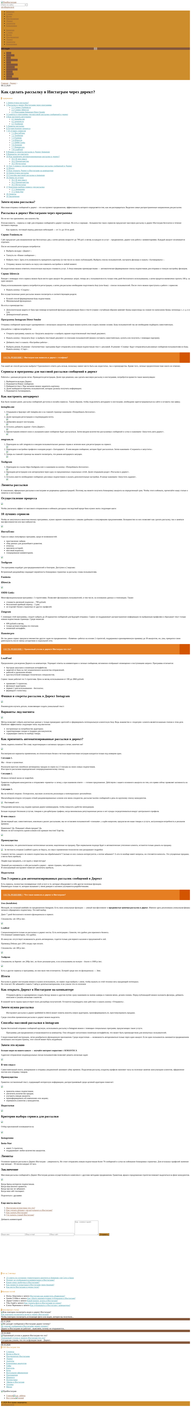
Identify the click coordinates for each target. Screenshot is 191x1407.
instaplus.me (18, 119)
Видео (9, 16)
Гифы (8, 53)
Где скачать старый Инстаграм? (20, 1215)
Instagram (10, 12)
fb (5, 7)
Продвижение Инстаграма (18, 1356)
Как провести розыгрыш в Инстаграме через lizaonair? (30, 1285)
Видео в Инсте (12, 1354)
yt (4, 7)
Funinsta (16, 138)
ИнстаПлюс (18, 133)
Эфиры (9, 72)
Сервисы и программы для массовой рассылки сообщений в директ (37, 114)
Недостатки (18, 163)
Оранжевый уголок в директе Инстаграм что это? (23, 1338)
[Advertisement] (79, 1254)
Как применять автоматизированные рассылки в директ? (33, 156)
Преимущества (20, 161)
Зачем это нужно (15, 178)
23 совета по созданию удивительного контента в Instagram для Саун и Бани (40, 1278)
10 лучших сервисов (16, 131)
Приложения (12, 65)
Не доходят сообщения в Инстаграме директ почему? (24, 1326)
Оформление (12, 60)
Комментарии (12, 79)
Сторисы (10, 1352)
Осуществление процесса (18, 128)
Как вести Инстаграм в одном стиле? (22, 1287)
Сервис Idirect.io (20, 110)
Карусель (10, 55)
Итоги (10, 168)
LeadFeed (17, 149)
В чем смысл (19, 159)
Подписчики (12, 69)
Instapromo (18, 189)
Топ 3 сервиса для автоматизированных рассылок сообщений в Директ (39, 166)
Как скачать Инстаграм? (17, 1212)
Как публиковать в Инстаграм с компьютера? (50, 1305)
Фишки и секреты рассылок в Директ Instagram (28, 152)
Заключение (12, 196)
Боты (8, 58)
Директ (9, 21)
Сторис (9, 14)
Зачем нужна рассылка (17, 173)
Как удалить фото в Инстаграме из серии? (42, 1303)
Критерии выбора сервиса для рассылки (25, 187)
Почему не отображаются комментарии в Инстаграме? (30, 1280)
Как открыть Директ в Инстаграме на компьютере (29, 171)
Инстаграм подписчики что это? (20, 1208)
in (11, 7)
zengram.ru (17, 121)
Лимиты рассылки (15, 126)
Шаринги (10, 67)
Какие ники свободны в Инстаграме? (22, 1282)
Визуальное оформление (17, 1373)
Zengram (16, 145)
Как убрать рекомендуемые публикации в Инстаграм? (51, 1298)
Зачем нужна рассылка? (17, 103)
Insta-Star (17, 192)
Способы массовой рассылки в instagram (25, 175)
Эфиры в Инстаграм (15, 1382)
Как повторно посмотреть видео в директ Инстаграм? (25, 1314)
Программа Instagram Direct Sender (28, 112)
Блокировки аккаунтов (16, 1363)
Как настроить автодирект (18, 117)
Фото (8, 62)
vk (13, 7)
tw (9, 7)
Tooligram (17, 124)
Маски (9, 76)
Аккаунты (10, 23)
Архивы (10, 74)
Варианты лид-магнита (17, 154)
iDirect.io (16, 140)
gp (7, 7)
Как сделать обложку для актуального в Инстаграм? (29, 1210)
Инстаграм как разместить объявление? (47, 1296)
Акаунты (10, 1361)
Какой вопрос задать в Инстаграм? (42, 1301)
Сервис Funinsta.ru (21, 107)
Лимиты (11, 194)
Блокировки (11, 26)
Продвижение (12, 19)
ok (2, 7)
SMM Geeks (18, 142)
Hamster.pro (18, 147)
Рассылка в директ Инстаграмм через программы (29, 105)
